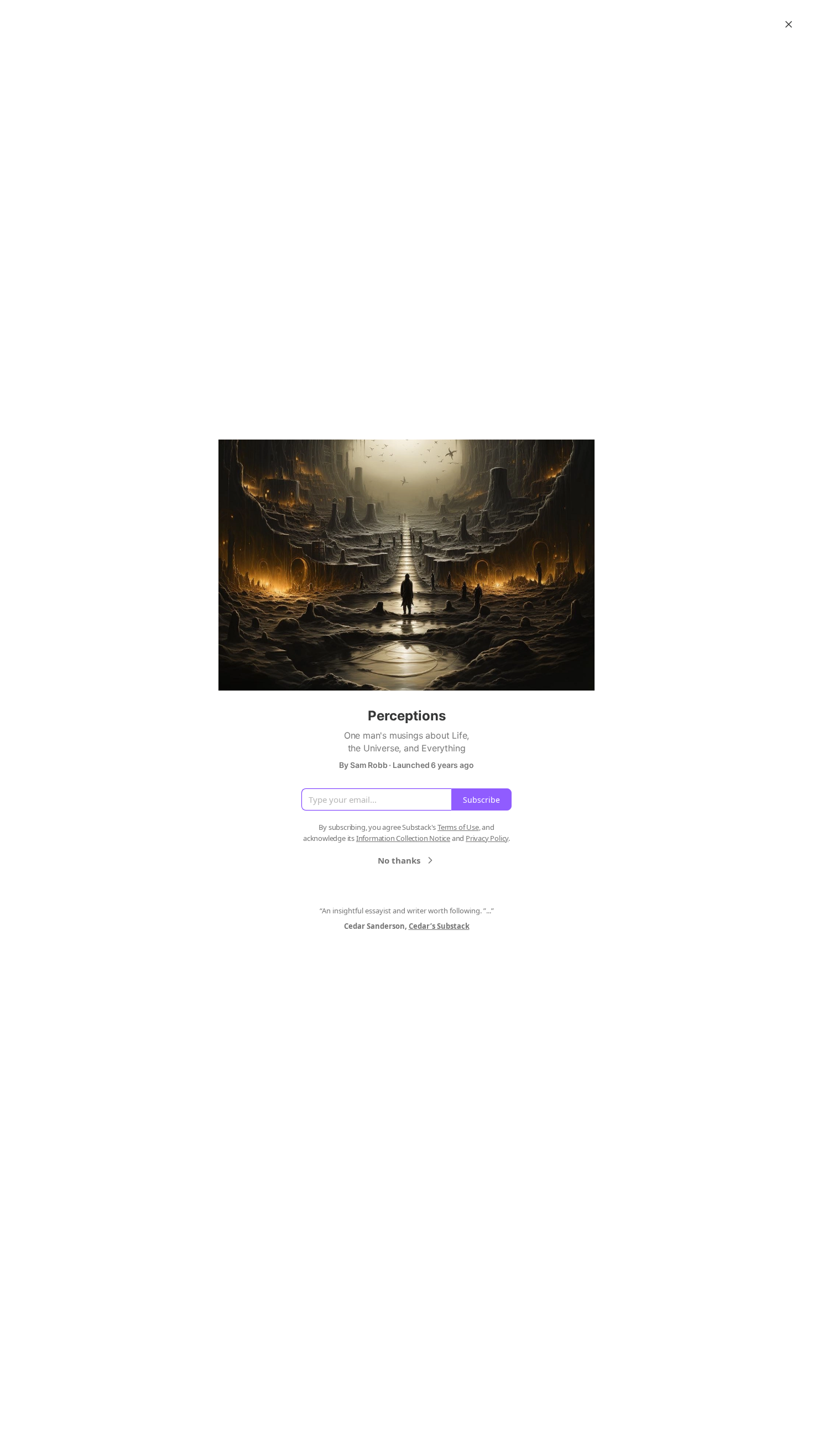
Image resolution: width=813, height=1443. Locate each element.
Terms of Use (458, 827)
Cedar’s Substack (439, 926)
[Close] (789, 24)
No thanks (399, 860)
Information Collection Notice (403, 838)
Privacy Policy (487, 838)
